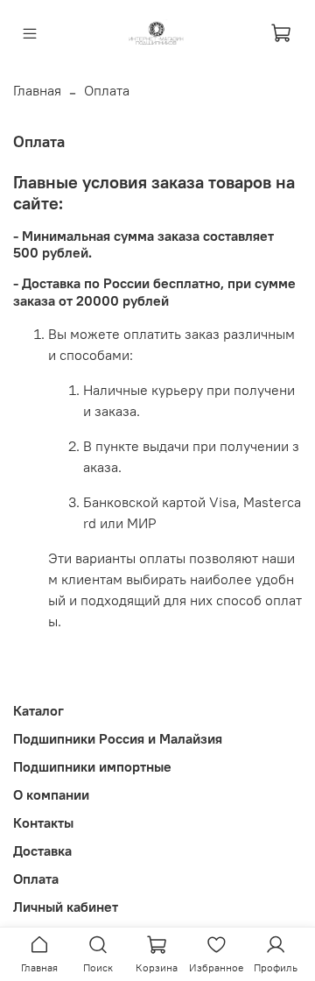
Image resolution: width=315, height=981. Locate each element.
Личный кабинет (65, 906)
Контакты (43, 822)
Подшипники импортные (92, 766)
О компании (51, 794)
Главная (37, 90)
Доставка (42, 850)
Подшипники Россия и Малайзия (117, 738)
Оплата (36, 878)
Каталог (38, 710)
